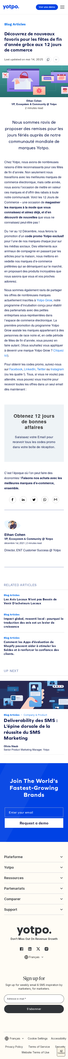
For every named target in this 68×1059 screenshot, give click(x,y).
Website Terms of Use (35, 1052)
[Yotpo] (11, 7)
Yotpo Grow (44, 300)
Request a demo (34, 823)
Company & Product (35, 715)
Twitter (41, 369)
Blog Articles (15, 24)
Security (60, 1046)
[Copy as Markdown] (48, 60)
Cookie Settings (38, 1038)
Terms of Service (39, 1046)
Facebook (15, 369)
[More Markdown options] (56, 60)
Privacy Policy (14, 1046)
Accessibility (58, 1038)
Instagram (57, 369)
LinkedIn (30, 369)
